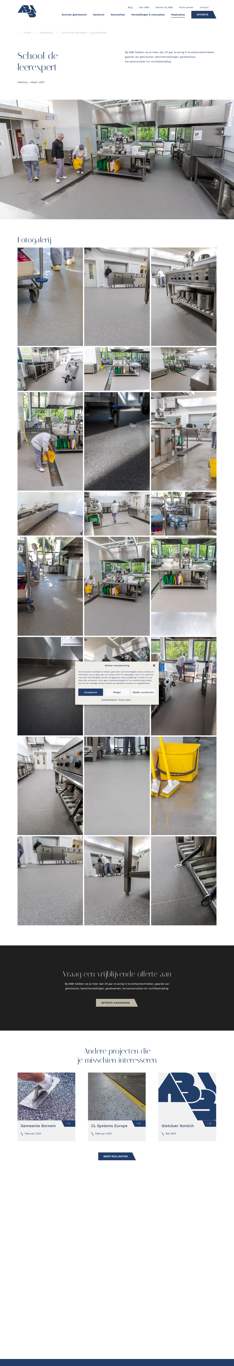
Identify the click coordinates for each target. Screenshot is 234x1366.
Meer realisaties (115, 1156)
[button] (154, 665)
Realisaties (178, 14)
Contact (204, 7)
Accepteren (90, 692)
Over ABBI (144, 7)
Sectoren (98, 14)
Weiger (117, 692)
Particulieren (186, 7)
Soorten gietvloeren (74, 14)
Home (27, 32)
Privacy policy (124, 699)
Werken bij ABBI (164, 7)
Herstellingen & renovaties (148, 14)
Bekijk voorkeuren (143, 692)
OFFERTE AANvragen (115, 1002)
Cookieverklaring (109, 699)
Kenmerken (118, 14)
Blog (130, 7)
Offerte (202, 14)
